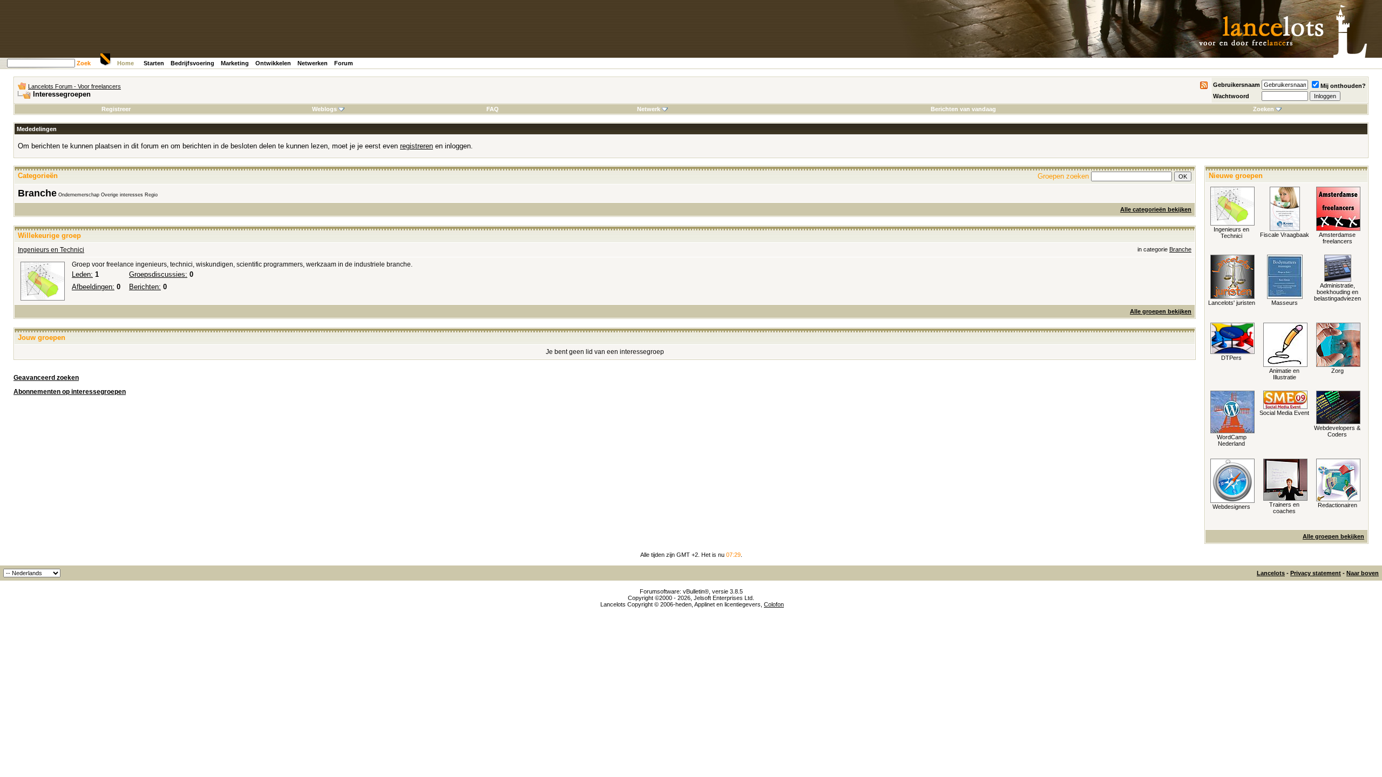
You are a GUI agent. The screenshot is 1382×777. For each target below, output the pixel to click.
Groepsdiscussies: (158, 274)
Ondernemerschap (78, 194)
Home (125, 63)
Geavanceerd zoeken (46, 377)
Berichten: (145, 287)
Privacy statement (1315, 573)
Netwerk (648, 109)
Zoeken (1263, 109)
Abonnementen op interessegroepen (69, 392)
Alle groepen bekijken (1160, 311)
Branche (37, 193)
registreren (416, 146)
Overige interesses (122, 194)
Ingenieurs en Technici (51, 250)
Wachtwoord (1231, 96)
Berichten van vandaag (963, 109)
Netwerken (312, 63)
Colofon (774, 604)
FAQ (492, 109)
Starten (154, 63)
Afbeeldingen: (93, 287)
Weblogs (324, 109)
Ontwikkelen (273, 63)
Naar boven (1362, 573)
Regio (151, 194)
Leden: (82, 274)
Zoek (84, 63)
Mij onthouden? (1343, 86)
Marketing (235, 63)
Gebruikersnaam (1236, 84)
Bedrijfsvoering (192, 63)
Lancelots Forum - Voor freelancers (74, 86)
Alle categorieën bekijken (1155, 209)
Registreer (116, 109)
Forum (343, 63)
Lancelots (1271, 573)
